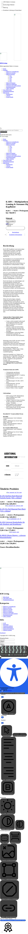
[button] (0, 658)
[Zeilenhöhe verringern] (2, 723)
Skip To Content (4, 918)
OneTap (10, 690)
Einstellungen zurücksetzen (13, 920)
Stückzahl (9, 218)
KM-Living (3, 63)
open (1, 170)
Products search (4, 130)
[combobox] (14, 651)
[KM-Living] (7, 60)
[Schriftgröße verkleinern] (2, 697)
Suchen (4, 132)
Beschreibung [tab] (15, 232)
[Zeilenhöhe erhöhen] (2, 717)
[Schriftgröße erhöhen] (2, 691)
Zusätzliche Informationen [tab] (15, 234)
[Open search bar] (1, 128)
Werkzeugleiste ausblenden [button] (12, 693)
